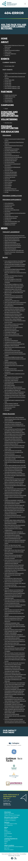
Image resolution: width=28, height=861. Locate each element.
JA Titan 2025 (8, 83)
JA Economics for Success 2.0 (12, 155)
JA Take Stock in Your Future (12, 190)
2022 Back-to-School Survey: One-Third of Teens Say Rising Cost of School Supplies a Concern (15, 397)
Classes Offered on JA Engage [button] (12, 815)
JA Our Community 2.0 (10, 180)
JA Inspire (7, 410)
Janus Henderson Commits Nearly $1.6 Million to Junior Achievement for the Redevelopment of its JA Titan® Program (15, 591)
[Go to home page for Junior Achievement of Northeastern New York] (9, 4)
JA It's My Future (9, 170)
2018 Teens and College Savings (12, 243)
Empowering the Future (11, 368)
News (4, 228)
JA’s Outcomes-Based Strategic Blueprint (15, 269)
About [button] (6, 827)
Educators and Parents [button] (11, 817)
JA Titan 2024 (8, 81)
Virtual (6, 108)
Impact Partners (9, 101)
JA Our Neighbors (9, 203)
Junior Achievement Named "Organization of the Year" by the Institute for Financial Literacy (15, 542)
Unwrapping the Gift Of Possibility (13, 342)
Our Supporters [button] (8, 825)
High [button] (5, 843)
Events (5, 59)
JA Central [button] (17, 855)
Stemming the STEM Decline (12, 330)
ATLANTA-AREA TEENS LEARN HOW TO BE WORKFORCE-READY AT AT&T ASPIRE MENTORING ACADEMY (15, 522)
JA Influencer (8, 219)
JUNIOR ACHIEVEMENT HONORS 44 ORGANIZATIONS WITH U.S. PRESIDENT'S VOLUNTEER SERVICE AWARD (15, 533)
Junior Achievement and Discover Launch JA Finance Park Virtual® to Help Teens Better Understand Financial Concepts (15, 480)
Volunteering (9, 119)
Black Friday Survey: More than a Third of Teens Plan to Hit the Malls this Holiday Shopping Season (15, 551)
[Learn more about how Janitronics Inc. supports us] (14, 784)
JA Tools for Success (9, 204)
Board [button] (5, 830)
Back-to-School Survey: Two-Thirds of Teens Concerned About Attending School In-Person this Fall (15, 485)
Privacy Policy (8, 52)
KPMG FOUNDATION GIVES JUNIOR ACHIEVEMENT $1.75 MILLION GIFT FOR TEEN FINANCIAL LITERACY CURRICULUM (15, 699)
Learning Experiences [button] (10, 838)
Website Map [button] (11, 855)
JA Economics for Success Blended (13, 157)
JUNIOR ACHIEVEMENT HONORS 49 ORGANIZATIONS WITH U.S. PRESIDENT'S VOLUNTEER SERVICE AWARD (15, 502)
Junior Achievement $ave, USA (12, 221)
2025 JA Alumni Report (10, 248)
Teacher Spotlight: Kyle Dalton (12, 405)
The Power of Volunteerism (11, 340)
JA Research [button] (7, 831)
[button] (12, 858)
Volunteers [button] (7, 812)
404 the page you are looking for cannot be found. (13, 26)
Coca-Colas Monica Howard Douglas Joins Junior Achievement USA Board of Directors (15, 606)
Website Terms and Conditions (12, 50)
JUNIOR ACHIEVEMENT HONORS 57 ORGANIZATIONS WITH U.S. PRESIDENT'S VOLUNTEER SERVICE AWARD (15, 636)
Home (4, 38)
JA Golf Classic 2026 (9, 66)
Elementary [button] (7, 840)
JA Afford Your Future (10, 224)
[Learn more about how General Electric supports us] (14, 752)
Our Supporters (8, 100)
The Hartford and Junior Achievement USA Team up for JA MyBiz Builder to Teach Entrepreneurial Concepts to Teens (15, 490)
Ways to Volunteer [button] (9, 813)
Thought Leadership (11, 232)
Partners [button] (6, 822)
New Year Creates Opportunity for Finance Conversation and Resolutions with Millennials (15, 679)
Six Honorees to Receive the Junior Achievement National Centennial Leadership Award (13, 596)
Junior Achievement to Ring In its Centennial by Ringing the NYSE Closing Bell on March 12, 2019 (14, 457)
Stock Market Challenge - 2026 (12, 88)
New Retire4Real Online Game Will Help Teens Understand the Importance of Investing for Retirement (15, 512)
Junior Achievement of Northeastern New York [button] (13, 847)
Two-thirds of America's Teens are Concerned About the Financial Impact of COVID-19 (15, 517)
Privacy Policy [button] (16, 853)
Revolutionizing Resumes (11, 363)
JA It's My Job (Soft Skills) (11, 172)
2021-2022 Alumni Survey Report (13, 247)
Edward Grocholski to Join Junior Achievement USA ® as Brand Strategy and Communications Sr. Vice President (15, 674)
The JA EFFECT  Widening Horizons (13, 387)
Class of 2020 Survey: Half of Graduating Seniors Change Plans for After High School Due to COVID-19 (15, 419)
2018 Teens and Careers (10, 242)
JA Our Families (8, 182)
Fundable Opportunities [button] (10, 823)
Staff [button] (5, 828)
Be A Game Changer (10, 385)
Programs (7, 135)
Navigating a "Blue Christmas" (12, 345)
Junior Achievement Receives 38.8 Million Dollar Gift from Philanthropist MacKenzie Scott (15, 462)
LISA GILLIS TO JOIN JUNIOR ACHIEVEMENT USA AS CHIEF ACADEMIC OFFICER (15, 716)
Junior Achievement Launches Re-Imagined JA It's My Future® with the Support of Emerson (14, 452)
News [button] (5, 835)
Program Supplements (12, 199)
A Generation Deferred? (10, 332)
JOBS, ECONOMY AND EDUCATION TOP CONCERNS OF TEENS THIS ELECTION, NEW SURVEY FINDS (15, 711)
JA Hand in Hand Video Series (12, 209)
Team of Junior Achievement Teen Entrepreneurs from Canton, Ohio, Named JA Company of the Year (15, 583)
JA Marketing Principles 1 (11, 173)
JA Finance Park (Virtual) (11, 160)
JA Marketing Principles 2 (11, 175)
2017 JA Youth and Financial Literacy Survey (15, 237)
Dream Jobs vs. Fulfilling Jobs (12, 334)
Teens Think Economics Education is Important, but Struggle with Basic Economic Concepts (13, 556)
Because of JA (8, 338)
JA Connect (7, 211)
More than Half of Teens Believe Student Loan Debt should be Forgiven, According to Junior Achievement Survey (15, 601)
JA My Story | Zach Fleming (11, 380)
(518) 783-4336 (7, 804)
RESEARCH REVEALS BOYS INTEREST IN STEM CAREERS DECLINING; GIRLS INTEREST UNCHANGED (15, 631)
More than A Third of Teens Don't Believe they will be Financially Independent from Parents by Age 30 (15, 475)
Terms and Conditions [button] (7, 853)
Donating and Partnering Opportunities (9, 114)
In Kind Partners (9, 98)
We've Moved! (8, 408)
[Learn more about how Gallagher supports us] (14, 745)
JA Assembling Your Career (11, 216)
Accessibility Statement (10, 53)
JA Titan (6, 192)
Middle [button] (6, 841)
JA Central (7, 48)
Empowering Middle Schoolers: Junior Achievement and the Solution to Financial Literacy (15, 358)
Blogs (5, 257)
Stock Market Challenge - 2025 (12, 86)
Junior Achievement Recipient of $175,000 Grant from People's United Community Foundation (15, 649)
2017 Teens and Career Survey (12, 238)
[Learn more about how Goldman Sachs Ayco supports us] (14, 760)
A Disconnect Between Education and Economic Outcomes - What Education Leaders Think (14, 252)
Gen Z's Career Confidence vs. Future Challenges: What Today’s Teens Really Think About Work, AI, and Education (14, 286)
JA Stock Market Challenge (11, 403)
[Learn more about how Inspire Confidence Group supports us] (14, 776)
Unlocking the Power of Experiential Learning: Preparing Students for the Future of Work (14, 297)
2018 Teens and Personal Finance (13, 245)
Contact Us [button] (6, 803)
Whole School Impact (10, 407)
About (5, 42)
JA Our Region (8, 185)
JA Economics (8, 154)
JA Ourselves (8, 187)
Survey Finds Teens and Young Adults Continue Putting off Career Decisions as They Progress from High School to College (15, 721)
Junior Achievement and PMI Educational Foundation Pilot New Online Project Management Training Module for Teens (15, 430)
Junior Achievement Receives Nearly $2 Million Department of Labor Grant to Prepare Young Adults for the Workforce (15, 507)
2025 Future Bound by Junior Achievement (15, 302)
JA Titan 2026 (8, 85)
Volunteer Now (8, 122)
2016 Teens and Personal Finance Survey (15, 235)
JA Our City (7, 178)
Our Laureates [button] (8, 836)
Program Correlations (12, 195)
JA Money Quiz (8, 206)
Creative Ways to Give (10, 96)
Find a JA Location (9, 849)
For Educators (10, 131)
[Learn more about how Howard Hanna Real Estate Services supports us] (14, 768)
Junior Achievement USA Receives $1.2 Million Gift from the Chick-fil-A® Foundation (14, 575)
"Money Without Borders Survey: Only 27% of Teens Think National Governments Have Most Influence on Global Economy (15, 467)
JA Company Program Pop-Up (12, 152)
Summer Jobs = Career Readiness (13, 319)
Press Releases (9, 414)
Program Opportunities (9, 127)
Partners (6, 91)
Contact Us (7, 55)
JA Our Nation (8, 183)
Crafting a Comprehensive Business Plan (14, 344)
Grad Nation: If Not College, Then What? (14, 317)
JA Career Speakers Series (11, 150)
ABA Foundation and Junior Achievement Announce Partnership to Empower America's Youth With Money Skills (15, 435)
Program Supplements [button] (10, 818)
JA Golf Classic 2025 (9, 80)
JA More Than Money (10, 177)
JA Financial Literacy (10, 162)
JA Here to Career (9, 208)
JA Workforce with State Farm (12, 300)
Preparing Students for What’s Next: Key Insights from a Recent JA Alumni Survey (15, 272)
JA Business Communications (12, 148)
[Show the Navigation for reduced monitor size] (25, 4)
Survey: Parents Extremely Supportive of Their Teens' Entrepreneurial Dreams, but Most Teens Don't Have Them (15, 641)
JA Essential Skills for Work (11, 158)
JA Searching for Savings (11, 218)
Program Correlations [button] (9, 820)
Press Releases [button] (8, 833)
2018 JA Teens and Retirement (12, 240)
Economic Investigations (11, 223)
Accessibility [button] (23, 853)
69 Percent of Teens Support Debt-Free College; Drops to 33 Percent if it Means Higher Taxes (14, 447)
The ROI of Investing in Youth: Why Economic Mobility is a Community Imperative (13, 281)
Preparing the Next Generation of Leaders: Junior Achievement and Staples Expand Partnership (15, 266)
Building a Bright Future (10, 362)
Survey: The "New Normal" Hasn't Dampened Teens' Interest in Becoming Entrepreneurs (14, 546)
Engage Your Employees (11, 95)
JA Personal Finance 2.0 (10, 188)
